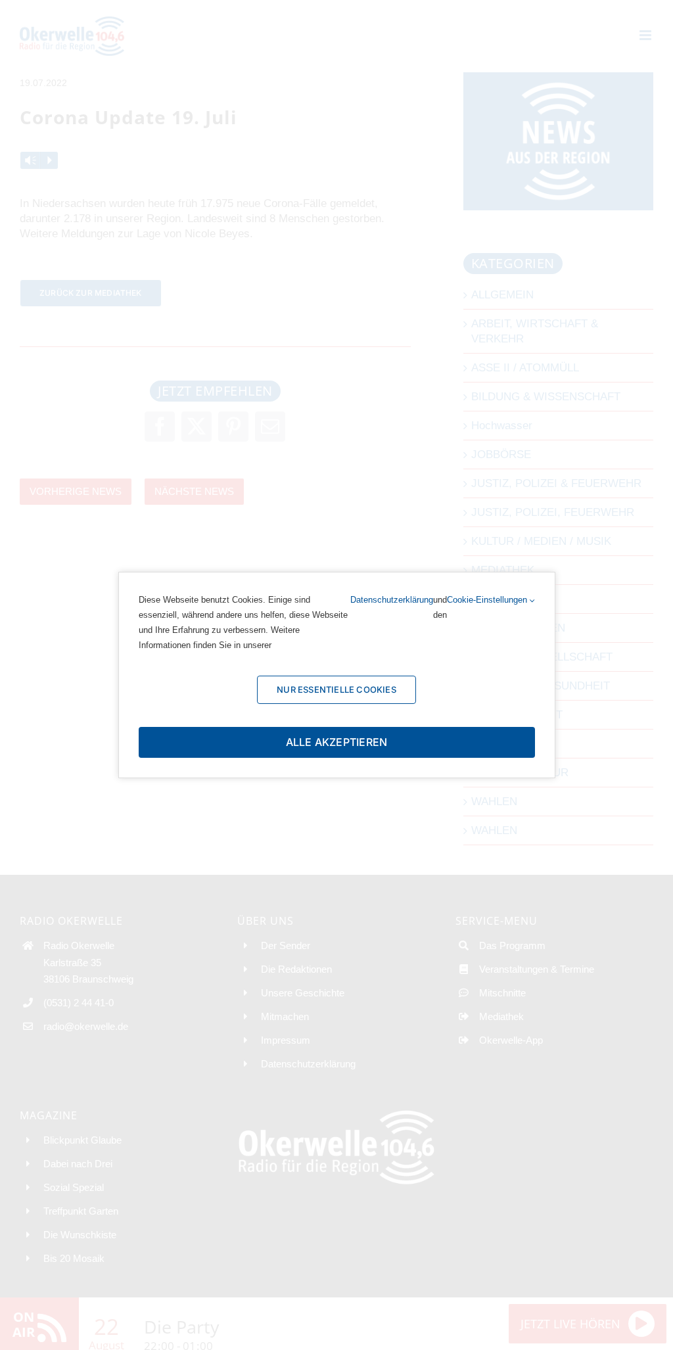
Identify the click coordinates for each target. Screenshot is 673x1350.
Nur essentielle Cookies (336, 689)
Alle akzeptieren (337, 742)
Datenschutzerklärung (391, 600)
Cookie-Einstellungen (488, 600)
